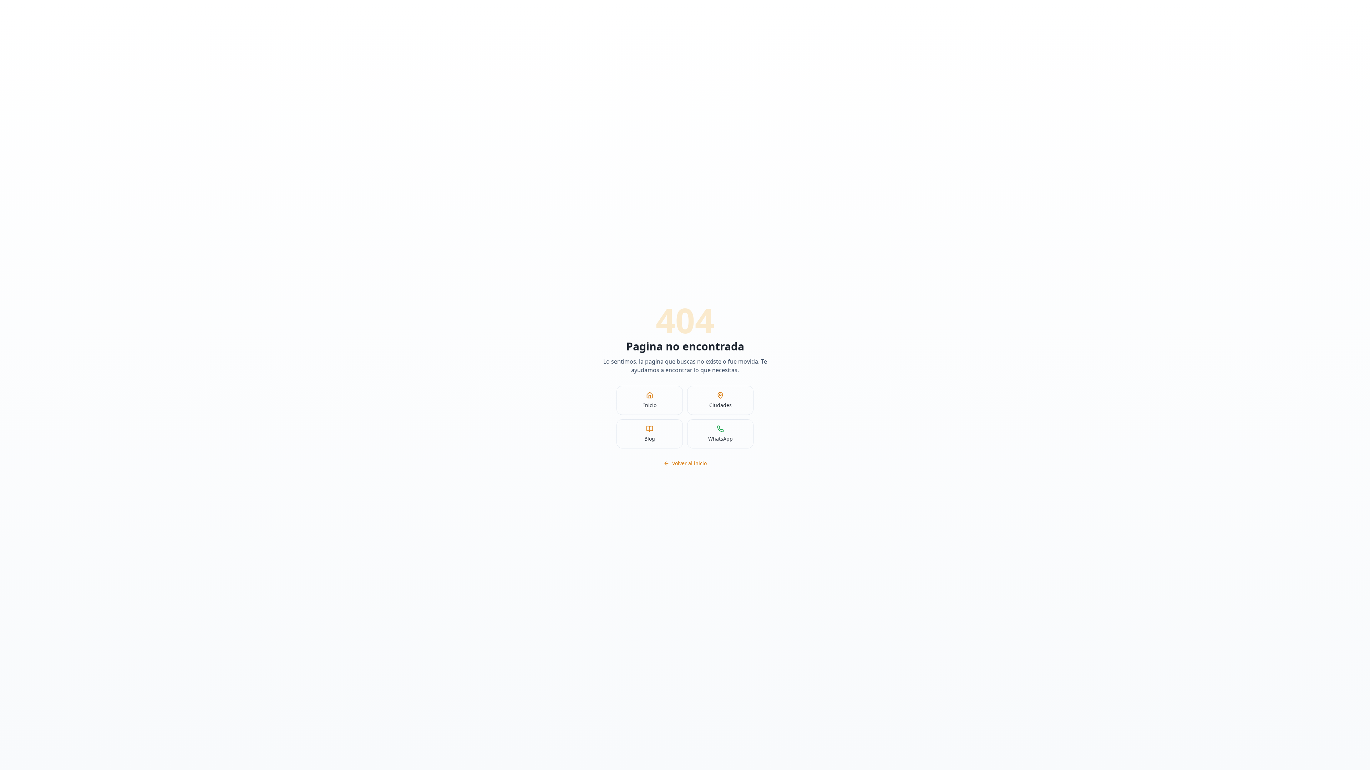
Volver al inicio (689, 463)
